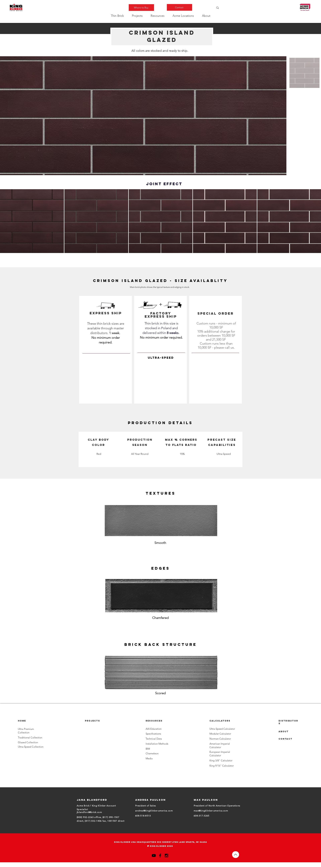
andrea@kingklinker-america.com (154, 810)
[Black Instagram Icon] (166, 855)
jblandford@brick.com (89, 812)
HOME (22, 720)
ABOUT (284, 731)
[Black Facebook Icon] (160, 855)
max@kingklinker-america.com (211, 810)
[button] (117, 16)
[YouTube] (153, 855)
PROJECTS (92, 720)
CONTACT (285, 739)
